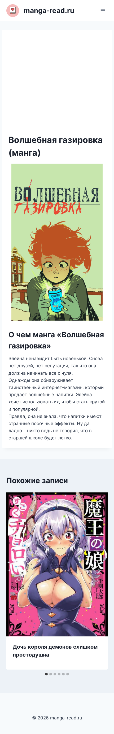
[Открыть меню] (103, 10)
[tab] (46, 674)
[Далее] (98, 581)
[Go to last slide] (16, 581)
